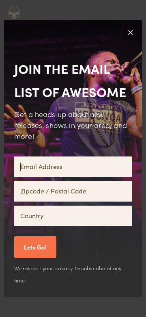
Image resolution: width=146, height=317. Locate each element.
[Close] (130, 32)
